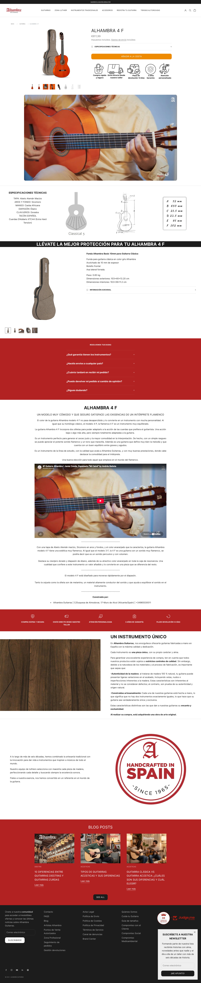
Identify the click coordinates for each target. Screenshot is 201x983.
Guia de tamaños (130, 921)
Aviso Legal (88, 912)
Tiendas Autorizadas (150, 10)
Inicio (12, 23)
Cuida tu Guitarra (130, 916)
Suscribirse (15, 940)
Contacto (48, 912)
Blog (46, 921)
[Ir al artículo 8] (79, 87)
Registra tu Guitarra (127, 10)
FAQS (46, 916)
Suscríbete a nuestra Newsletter (100, 2)
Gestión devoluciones (54, 950)
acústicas (85, 867)
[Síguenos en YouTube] (17, 970)
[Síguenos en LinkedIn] (22, 970)
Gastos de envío (118, 40)
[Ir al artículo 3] (46, 87)
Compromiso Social (131, 933)
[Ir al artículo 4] (52, 87)
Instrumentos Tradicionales (84, 10)
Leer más (39, 885)
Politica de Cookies (92, 921)
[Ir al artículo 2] (39, 87)
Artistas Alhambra (52, 925)
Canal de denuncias (92, 934)
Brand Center (89, 939)
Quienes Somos (129, 912)
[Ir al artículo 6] (66, 87)
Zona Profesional (52, 938)
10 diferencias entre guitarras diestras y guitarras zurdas (49, 875)
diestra (38, 867)
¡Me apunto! (177, 973)
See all (100, 897)
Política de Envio (91, 916)
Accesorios (107, 10)
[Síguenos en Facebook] (6, 970)
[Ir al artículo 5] (59, 87)
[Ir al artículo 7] (72, 87)
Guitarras (45, 10)
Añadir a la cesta (131, 56)
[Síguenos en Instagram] (11, 970)
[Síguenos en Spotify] (28, 970)
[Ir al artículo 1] (32, 87)
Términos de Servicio (93, 930)
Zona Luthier (61, 10)
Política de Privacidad (93, 925)
